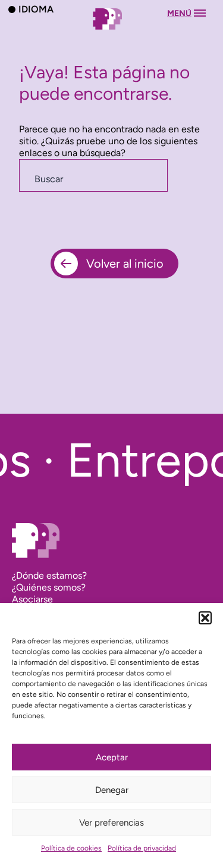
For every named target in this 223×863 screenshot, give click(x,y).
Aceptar (112, 757)
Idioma (36, 9)
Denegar (111, 790)
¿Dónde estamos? (49, 575)
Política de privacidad (142, 848)
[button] (205, 618)
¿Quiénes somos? (49, 587)
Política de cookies (71, 848)
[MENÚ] (112, 30)
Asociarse (32, 599)
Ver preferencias (111, 822)
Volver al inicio (125, 263)
